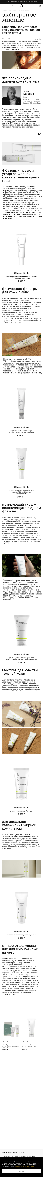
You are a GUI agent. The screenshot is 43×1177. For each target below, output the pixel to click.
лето (18, 10)
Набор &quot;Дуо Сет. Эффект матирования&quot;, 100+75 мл (10, 1046)
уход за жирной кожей (9, 10)
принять (21, 1171)
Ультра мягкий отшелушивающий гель (29, 1045)
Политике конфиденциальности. (24, 1166)
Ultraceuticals (25, 10)
